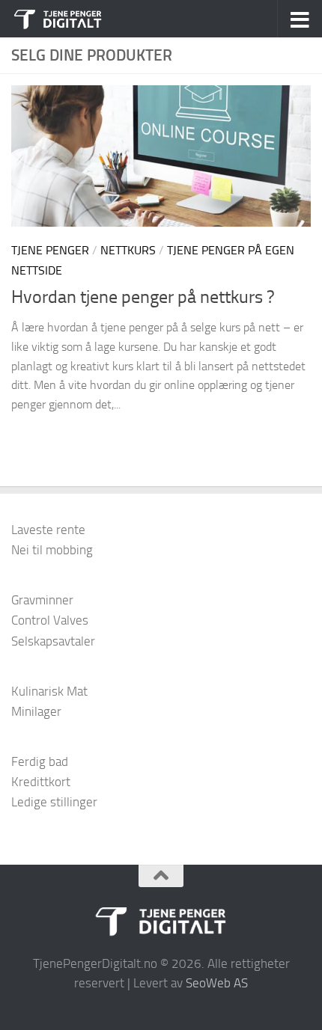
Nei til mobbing (52, 549)
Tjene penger (50, 250)
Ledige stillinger (54, 801)
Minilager (36, 711)
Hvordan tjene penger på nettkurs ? (143, 296)
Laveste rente (48, 529)
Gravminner (42, 599)
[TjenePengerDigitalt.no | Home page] (74, 18)
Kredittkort (40, 781)
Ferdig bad (39, 761)
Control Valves (49, 620)
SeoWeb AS (217, 982)
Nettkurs (128, 250)
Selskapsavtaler (53, 641)
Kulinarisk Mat (49, 691)
